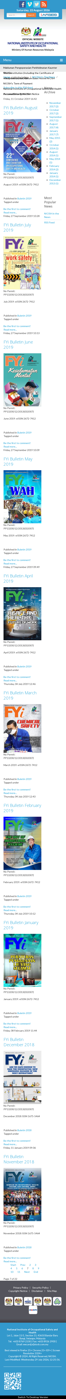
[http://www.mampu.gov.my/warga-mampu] (33, 1309)
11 (18, 1271)
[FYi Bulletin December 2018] (22, 1077)
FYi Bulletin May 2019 (18, 461)
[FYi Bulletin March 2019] (22, 728)
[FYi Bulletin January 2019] (22, 960)
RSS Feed (49, 222)
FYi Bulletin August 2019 (20, 110)
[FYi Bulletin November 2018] (22, 1194)
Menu (7, 60)
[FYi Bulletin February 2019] (22, 842)
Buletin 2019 (24, 198)
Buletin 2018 (24, 1130)
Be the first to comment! (17, 208)
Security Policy (40, 1288)
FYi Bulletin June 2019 (18, 344)
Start (13, 1264)
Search (31, 15)
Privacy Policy (20, 1288)
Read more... (10, 212)
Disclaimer (37, 1291)
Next (27, 1271)
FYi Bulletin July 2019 (17, 227)
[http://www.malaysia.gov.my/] (9, 1300)
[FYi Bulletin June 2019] (22, 379)
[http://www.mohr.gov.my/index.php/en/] (38, 1300)
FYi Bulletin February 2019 (22, 807)
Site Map (52, 1291)
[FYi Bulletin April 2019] (22, 613)
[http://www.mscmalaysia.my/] (28, 1300)
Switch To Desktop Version (33, 1397)
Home (7, 76)
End (36, 1271)
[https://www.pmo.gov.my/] (18, 1300)
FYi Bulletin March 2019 (20, 695)
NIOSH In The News (43, 76)
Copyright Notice (17, 1291)
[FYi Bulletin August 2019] (22, 145)
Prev (22, 1264)
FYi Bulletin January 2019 (21, 925)
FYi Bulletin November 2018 (19, 1159)
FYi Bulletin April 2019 (18, 578)
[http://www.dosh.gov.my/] (47, 1300)
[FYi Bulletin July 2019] (22, 262)
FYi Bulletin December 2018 (19, 1041)
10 (12, 1271)
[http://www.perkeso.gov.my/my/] (57, 1300)
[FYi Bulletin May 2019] (22, 496)
